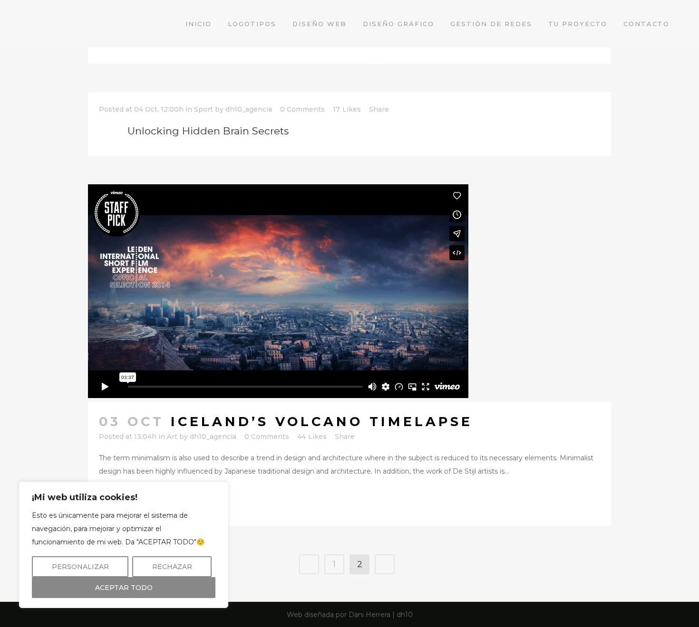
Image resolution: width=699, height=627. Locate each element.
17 (347, 109)
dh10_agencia (248, 109)
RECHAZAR (172, 566)
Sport (203, 109)
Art (172, 436)
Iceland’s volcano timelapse (322, 421)
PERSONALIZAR (80, 566)
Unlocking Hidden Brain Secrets (208, 131)
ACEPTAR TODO (124, 587)
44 (312, 436)
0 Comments (302, 109)
